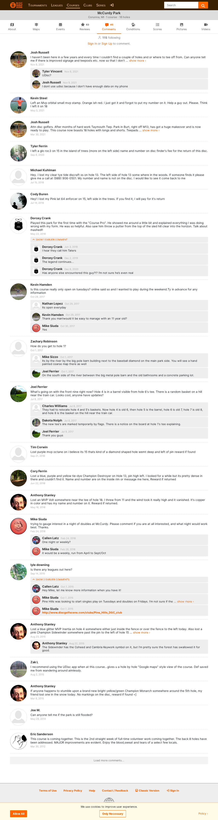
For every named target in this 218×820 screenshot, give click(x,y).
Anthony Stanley (42, 495)
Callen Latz (50, 538)
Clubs (87, 5)
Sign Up (107, 43)
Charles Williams (55, 406)
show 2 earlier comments (52, 579)
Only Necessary (112, 813)
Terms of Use (48, 790)
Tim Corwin (39, 447)
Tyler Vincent (52, 71)
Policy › (203, 813)
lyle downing (39, 565)
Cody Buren (39, 194)
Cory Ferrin (38, 471)
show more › (137, 60)
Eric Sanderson (41, 734)
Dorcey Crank (40, 218)
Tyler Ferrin (38, 146)
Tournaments (37, 5)
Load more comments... (109, 760)
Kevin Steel (38, 98)
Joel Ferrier (51, 371)
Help (92, 790)
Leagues (57, 5)
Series (100, 5)
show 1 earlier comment (51, 239)
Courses (73, 5)
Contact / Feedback (115, 790)
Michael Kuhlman (43, 170)
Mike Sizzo (50, 357)
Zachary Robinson (43, 341)
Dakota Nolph (52, 420)
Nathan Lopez (52, 303)
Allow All (18, 813)
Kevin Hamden (41, 284)
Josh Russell (39, 52)
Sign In (92, 43)
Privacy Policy (72, 790)
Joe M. (35, 710)
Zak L (34, 662)
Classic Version (148, 790)
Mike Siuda (50, 326)
